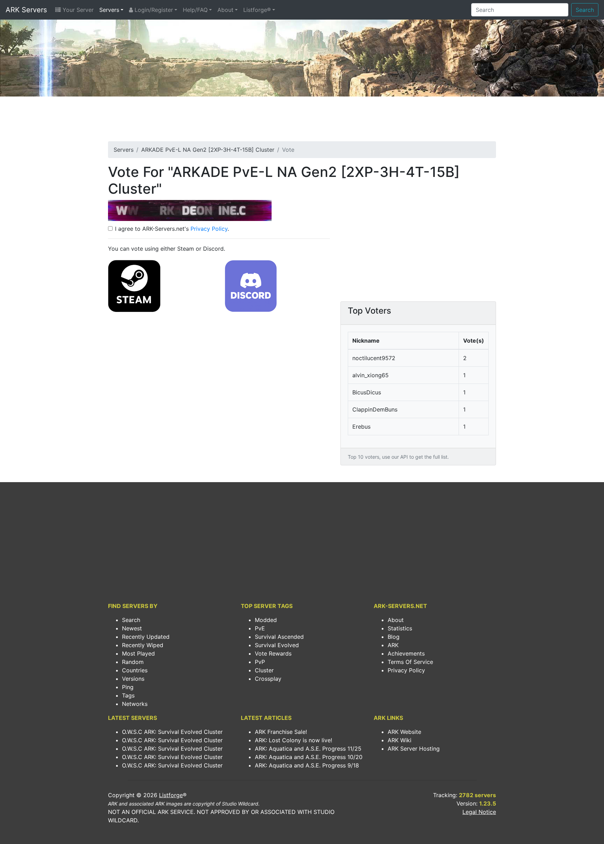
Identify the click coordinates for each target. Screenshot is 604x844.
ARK (393, 645)
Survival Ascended (279, 636)
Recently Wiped (142, 645)
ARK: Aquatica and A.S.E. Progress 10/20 (308, 756)
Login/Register (153, 9)
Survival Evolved (277, 645)
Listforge (171, 795)
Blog (394, 636)
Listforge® (257, 9)
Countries (135, 670)
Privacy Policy (209, 228)
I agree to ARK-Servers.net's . (172, 228)
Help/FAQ (195, 9)
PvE (260, 628)
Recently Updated (146, 636)
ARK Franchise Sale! (281, 731)
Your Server (77, 9)
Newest (132, 628)
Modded (266, 619)
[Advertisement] (302, 120)
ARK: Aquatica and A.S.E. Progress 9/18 (307, 765)
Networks (135, 703)
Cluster (264, 670)
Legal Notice (479, 811)
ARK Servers (26, 10)
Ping (128, 687)
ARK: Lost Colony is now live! (293, 740)
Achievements (406, 653)
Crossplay (268, 678)
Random (133, 661)
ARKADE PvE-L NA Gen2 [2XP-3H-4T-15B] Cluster (207, 149)
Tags (128, 695)
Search (585, 9)
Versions (133, 678)
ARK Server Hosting (414, 748)
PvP (260, 661)
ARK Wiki (399, 740)
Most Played (138, 653)
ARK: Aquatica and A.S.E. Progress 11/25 (308, 748)
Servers (109, 9)
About (225, 9)
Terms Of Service (410, 661)
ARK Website (404, 731)
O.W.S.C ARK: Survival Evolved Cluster (172, 731)
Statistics (400, 628)
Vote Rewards (273, 653)
